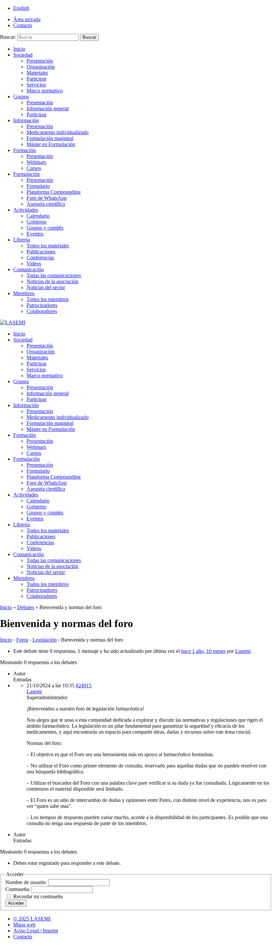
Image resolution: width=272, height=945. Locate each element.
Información (26, 120)
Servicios (36, 84)
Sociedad (23, 55)
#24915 (84, 685)
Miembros (23, 293)
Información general (48, 108)
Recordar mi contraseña (38, 896)
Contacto (22, 25)
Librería (21, 239)
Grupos (21, 96)
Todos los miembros (48, 299)
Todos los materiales (48, 245)
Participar (36, 78)
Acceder (16, 903)
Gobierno (36, 222)
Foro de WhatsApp (47, 198)
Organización (41, 67)
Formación (24, 150)
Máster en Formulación (51, 144)
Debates (25, 607)
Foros (22, 640)
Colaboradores (42, 311)
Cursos (34, 168)
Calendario (38, 216)
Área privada (26, 19)
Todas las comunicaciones (54, 275)
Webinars (36, 162)
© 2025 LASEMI (31, 918)
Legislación (45, 640)
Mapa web (24, 924)
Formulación (26, 174)
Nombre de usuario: (26, 882)
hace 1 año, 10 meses (203, 651)
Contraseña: (18, 889)
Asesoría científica (46, 204)
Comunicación (28, 269)
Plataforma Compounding (54, 192)
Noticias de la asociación (52, 281)
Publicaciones (41, 251)
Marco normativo (45, 90)
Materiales (37, 73)
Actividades (25, 210)
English (21, 8)
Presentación (40, 61)
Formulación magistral (50, 138)
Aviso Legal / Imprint (35, 930)
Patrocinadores (42, 305)
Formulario (38, 186)
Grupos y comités (45, 228)
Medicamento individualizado (58, 132)
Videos (34, 263)
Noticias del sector (46, 287)
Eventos (35, 233)
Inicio (19, 49)
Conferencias (40, 257)
